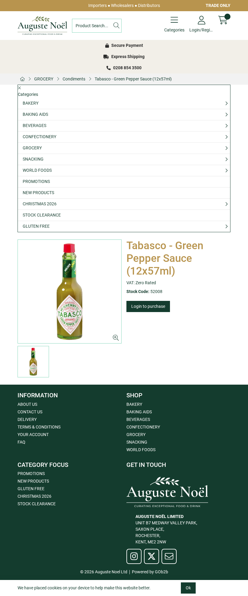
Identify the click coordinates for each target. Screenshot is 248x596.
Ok (188, 587)
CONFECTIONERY (39, 136)
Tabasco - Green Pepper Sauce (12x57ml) (133, 79)
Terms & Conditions (39, 427)
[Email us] (169, 556)
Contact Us (30, 411)
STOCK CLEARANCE (42, 215)
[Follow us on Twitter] (151, 556)
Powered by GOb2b (150, 571)
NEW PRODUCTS (38, 192)
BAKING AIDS (35, 114)
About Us (27, 404)
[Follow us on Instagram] (134, 556)
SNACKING (33, 159)
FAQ (21, 442)
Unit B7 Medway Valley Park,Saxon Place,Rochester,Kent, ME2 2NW (166, 529)
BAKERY (30, 103)
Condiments (74, 79)
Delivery (27, 419)
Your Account (33, 434)
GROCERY (43, 79)
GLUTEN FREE (36, 226)
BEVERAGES (34, 125)
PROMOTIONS (36, 181)
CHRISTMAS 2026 (40, 203)
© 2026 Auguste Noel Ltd (103, 571)
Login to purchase (148, 306)
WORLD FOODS (37, 170)
